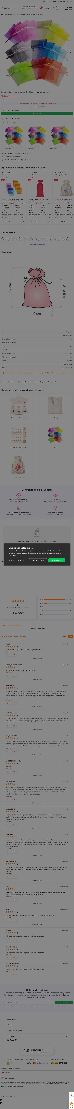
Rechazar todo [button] (38, 560)
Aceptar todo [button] (57, 560)
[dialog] (37, 554)
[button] (16, 560)
